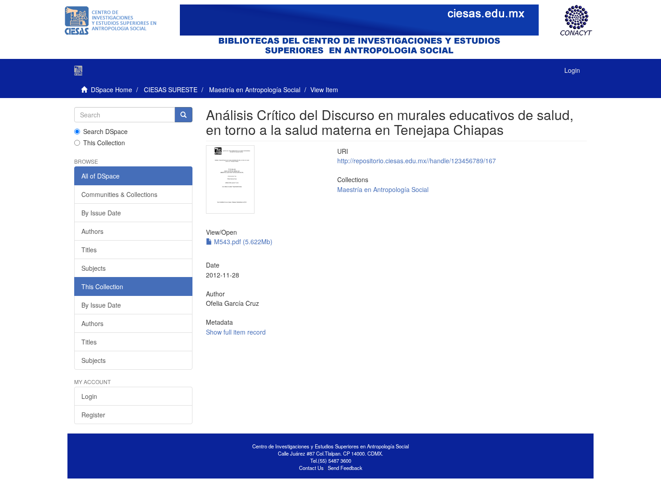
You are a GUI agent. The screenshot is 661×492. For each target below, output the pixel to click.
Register (93, 414)
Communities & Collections (119, 194)
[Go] (183, 114)
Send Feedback (345, 467)
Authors (92, 231)
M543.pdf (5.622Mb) (242, 241)
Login (89, 396)
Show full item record (236, 331)
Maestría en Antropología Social (254, 89)
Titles (89, 249)
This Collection (104, 142)
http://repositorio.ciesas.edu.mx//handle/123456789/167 (416, 160)
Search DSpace (105, 131)
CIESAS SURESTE (170, 89)
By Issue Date (101, 212)
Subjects (93, 268)
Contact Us (311, 467)
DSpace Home (111, 89)
